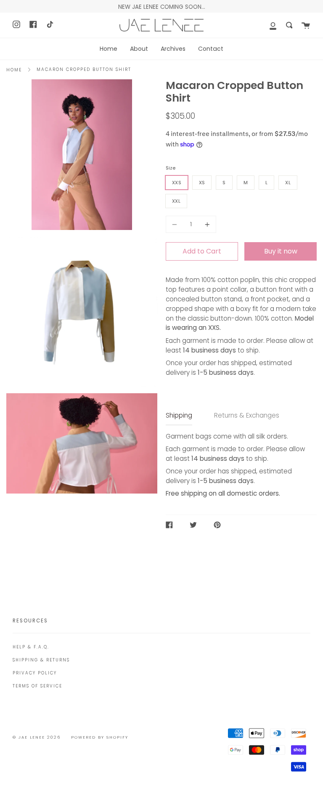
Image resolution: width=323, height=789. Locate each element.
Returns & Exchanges (246, 415)
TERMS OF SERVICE (37, 686)
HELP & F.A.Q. (31, 647)
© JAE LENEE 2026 (37, 737)
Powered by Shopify (99, 737)
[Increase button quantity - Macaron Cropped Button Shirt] (206, 224)
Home (14, 70)
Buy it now (280, 251)
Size (170, 168)
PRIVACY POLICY (35, 673)
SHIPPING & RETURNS (41, 660)
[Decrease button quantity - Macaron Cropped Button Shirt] (176, 224)
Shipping (179, 415)
